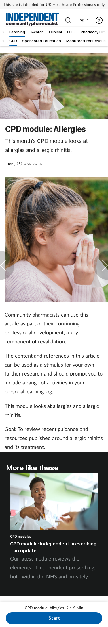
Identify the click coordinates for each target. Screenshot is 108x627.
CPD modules (20, 536)
